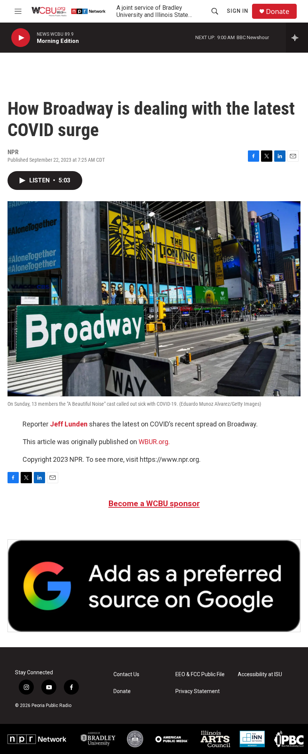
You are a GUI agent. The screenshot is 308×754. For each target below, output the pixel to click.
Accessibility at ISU (260, 674)
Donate (277, 11)
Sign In (237, 11)
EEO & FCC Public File (200, 674)
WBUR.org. (154, 442)
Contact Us (126, 674)
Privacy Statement (197, 691)
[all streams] (297, 38)
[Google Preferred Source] (154, 586)
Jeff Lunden (69, 424)
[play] (21, 37)
